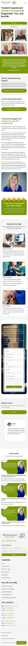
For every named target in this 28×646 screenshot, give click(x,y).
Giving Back (5, 575)
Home (3, 563)
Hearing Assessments (7, 586)
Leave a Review (6, 577)
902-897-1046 (9, 615)
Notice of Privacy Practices (8, 638)
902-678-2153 (9, 623)
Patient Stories (5, 572)
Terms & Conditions (6, 632)
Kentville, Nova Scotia (9, 621)
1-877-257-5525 (10, 625)
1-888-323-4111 (10, 610)
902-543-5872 (9, 608)
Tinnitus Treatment (7, 594)
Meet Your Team (6, 569)
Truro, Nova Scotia (9, 613)
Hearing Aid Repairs (7, 592)
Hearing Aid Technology (8, 589)
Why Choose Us (6, 566)
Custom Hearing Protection (9, 597)
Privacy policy (5, 635)
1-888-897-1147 (10, 618)
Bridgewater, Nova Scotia (10, 606)
